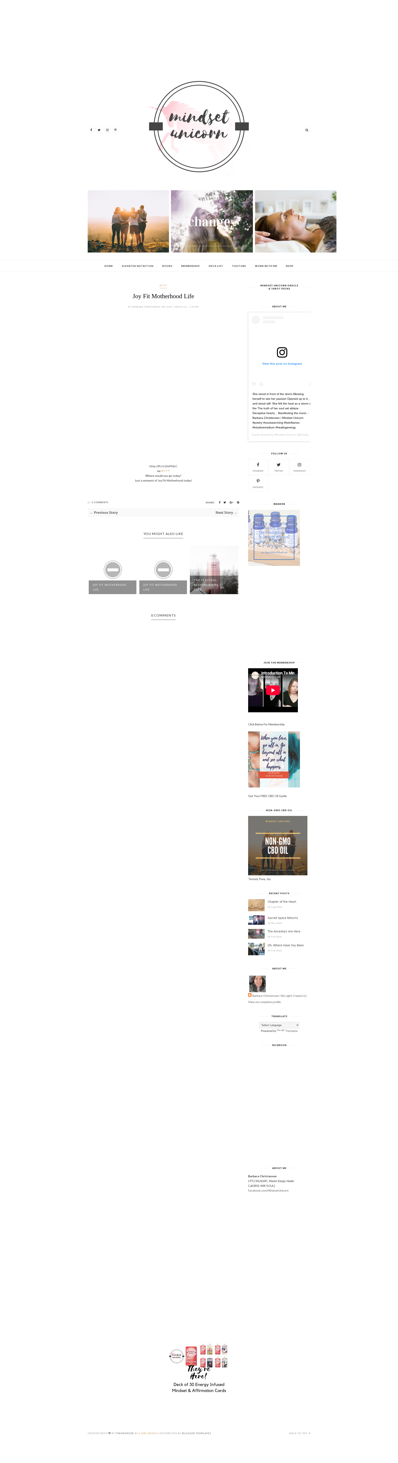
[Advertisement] (199, 35)
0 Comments (100, 502)
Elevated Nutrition (137, 265)
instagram (300, 471)
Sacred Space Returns (283, 918)
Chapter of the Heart (282, 902)
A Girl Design (148, 1433)
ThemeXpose (124, 1433)
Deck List (216, 265)
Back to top (298, 1433)
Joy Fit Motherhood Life (110, 587)
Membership (190, 265)
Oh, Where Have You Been (286, 945)
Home (108, 265)
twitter (278, 471)
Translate (291, 1031)
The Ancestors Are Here (284, 931)
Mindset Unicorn (285, 434)
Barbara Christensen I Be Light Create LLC (279, 995)
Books (167, 265)
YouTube (239, 265)
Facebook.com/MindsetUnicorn (268, 1190)
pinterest (258, 487)
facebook (258, 471)
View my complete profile (264, 1002)
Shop (290, 265)
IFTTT (163, 285)
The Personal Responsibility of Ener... (208, 584)
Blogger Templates (196, 1433)
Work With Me (266, 265)
